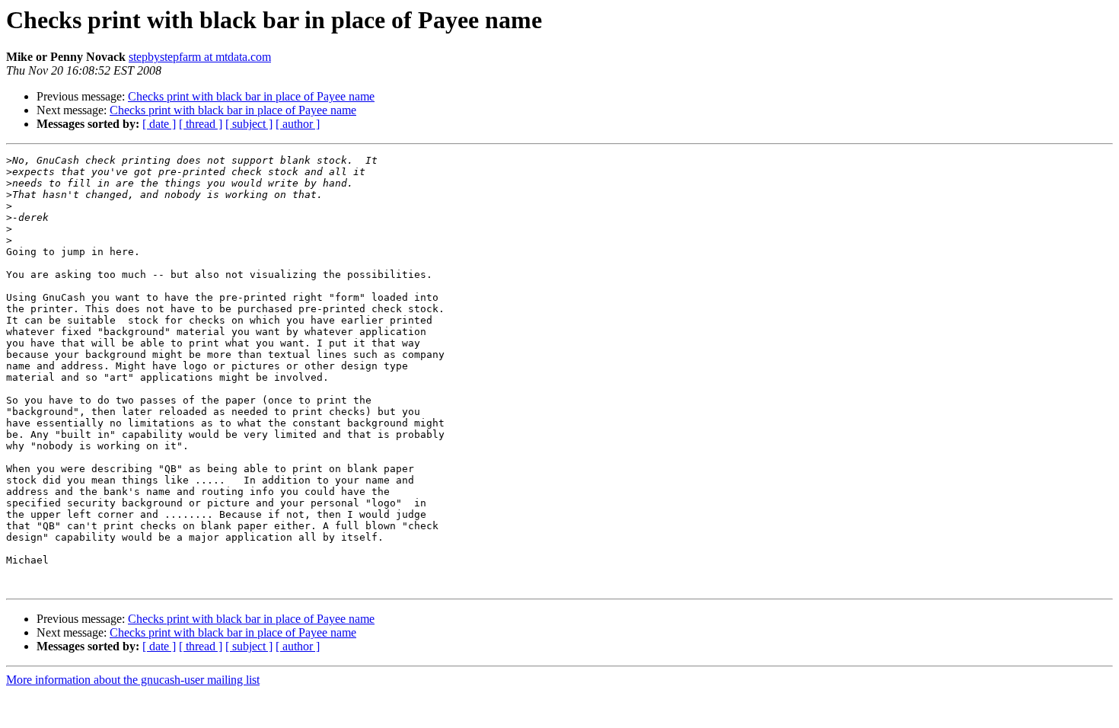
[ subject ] (249, 123)
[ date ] (159, 123)
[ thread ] (200, 123)
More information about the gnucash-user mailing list (133, 679)
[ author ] (298, 123)
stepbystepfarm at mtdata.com (200, 56)
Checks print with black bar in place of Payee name (251, 96)
